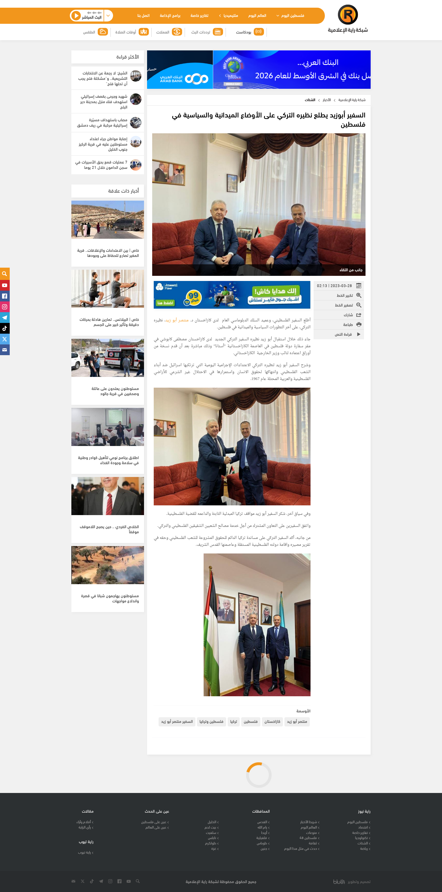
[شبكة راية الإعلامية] (348, 19)
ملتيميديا (230, 15)
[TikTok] (5, 328)
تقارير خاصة (199, 15)
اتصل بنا (143, 15)
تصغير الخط (344, 305)
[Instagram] (5, 306)
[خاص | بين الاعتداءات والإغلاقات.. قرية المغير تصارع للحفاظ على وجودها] (107, 222)
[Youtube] (5, 285)
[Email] (5, 349)
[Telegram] (5, 317)
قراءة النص (344, 334)
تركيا (233, 721)
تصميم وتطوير (359, 881)
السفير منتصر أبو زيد (177, 721)
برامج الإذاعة (170, 15)
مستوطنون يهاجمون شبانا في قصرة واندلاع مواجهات (110, 598)
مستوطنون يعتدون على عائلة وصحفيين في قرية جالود (115, 390)
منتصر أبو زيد (177, 320)
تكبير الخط (345, 295)
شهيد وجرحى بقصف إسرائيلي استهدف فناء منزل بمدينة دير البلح (103, 101)
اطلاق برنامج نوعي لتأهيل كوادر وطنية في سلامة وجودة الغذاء (108, 459)
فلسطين (251, 721)
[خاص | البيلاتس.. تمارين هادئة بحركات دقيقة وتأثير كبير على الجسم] (107, 291)
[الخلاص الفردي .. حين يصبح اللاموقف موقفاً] (107, 498)
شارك (348, 314)
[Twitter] (5, 339)
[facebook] (5, 296)
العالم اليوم (257, 15)
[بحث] (5, 274)
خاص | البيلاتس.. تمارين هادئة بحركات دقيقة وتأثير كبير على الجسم (109, 321)
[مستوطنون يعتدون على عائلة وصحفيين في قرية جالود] (107, 360)
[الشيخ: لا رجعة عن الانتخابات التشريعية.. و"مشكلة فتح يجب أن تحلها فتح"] (135, 76)
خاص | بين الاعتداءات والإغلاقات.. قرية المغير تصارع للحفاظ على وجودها (108, 252)
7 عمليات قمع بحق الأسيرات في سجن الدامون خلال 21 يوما (101, 164)
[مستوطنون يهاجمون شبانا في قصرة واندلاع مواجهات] (107, 568)
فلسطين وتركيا (212, 721)
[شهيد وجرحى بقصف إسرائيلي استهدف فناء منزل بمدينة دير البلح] (135, 99)
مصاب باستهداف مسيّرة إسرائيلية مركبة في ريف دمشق (102, 122)
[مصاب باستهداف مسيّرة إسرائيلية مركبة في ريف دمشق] (135, 122)
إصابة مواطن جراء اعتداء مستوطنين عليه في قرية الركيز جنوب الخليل (103, 143)
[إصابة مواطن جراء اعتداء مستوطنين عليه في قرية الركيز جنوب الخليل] (135, 141)
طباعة (348, 324)
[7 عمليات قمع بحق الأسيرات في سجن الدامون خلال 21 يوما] (135, 165)
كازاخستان (272, 721)
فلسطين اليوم (292, 15)
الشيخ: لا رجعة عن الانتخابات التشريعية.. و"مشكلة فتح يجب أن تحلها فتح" (102, 78)
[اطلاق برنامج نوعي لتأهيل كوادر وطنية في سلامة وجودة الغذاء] (107, 429)
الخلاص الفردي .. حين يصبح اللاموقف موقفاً (109, 529)
